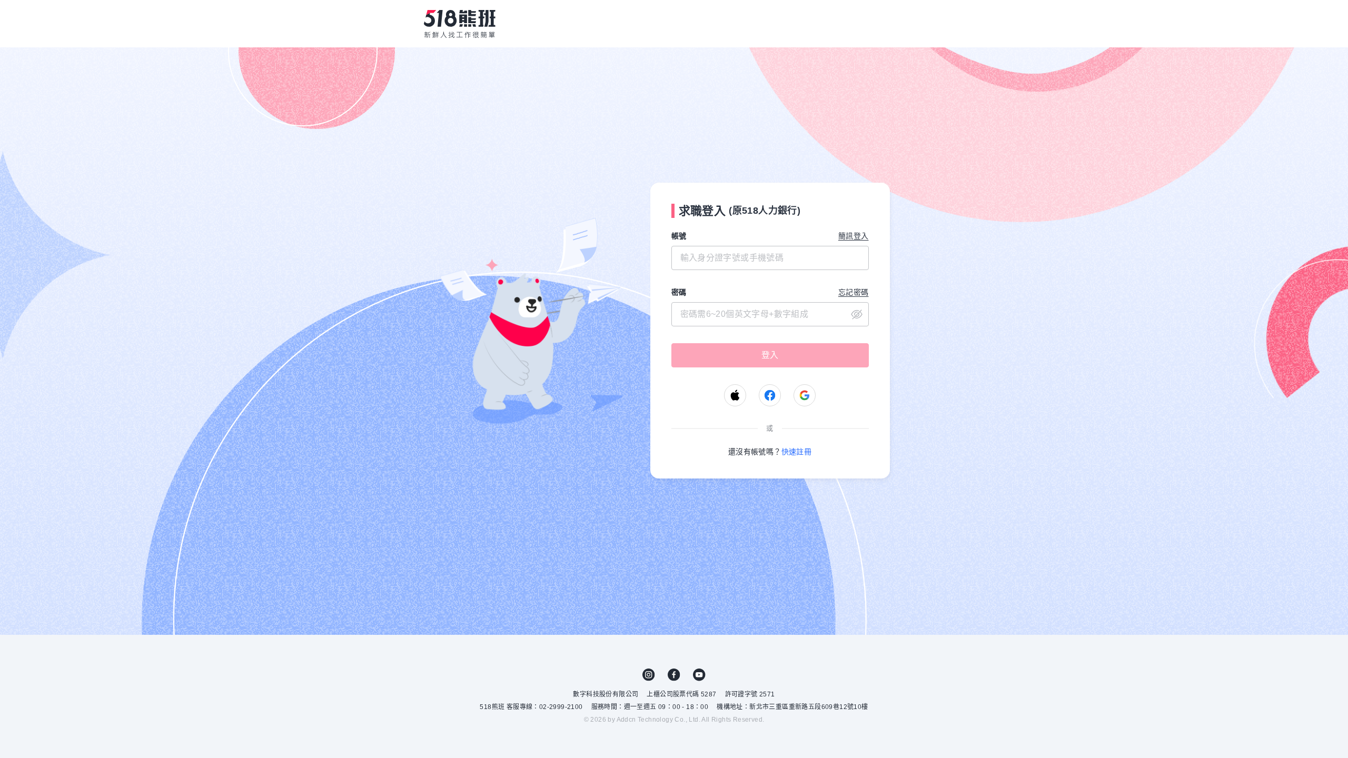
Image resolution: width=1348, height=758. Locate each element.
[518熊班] (459, 23)
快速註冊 (796, 451)
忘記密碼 (853, 292)
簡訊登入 (853, 236)
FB (674, 675)
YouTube (699, 675)
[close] (770, 314)
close (856, 314)
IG (648, 675)
